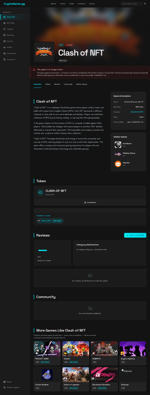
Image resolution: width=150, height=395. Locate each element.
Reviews (8, 35)
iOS (139, 102)
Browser (134, 102)
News (7, 381)
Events (92, 4)
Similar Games (81, 84)
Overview (9, 17)
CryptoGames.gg (14, 4)
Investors (81, 4)
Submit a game (11, 387)
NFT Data (9, 23)
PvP (61, 45)
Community (9, 53)
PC (142, 102)
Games (53, 4)
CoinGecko (90, 202)
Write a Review (135, 235)
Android (127, 102)
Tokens (63, 4)
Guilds (71, 4)
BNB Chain (62, 61)
